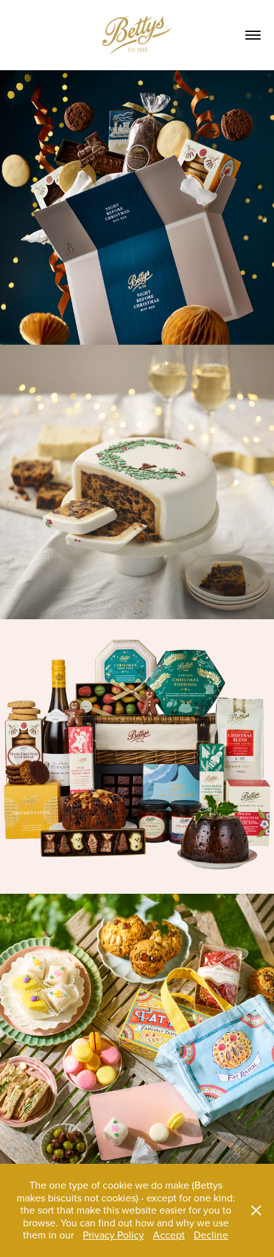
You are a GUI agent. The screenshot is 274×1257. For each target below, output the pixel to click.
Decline (211, 1235)
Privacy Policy (113, 1235)
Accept (169, 1235)
